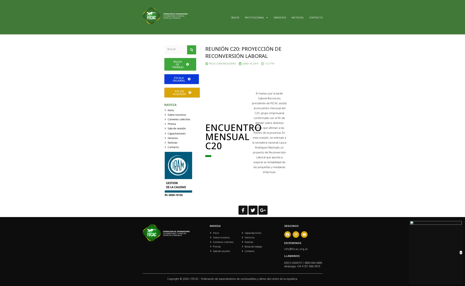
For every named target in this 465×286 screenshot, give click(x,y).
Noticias (298, 17)
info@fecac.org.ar (296, 249)
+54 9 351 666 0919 (308, 266)
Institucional (254, 17)
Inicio (235, 17)
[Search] (191, 49)
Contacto (316, 17)
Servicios (280, 17)
